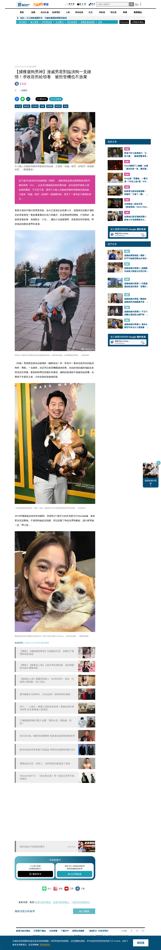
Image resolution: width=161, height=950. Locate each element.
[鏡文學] (81, 4)
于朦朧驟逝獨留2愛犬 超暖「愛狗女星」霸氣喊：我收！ (45, 722)
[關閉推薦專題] (158, 463)
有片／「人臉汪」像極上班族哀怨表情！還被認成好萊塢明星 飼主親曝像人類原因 (47, 708)
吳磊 (65, 106)
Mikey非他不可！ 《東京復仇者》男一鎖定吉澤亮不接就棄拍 (47, 777)
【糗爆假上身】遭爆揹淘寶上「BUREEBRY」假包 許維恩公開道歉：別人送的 (47, 680)
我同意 (141, 942)
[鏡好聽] (69, 4)
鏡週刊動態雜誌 (61, 902)
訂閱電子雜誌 (40, 930)
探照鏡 (49, 106)
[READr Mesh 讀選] (92, 4)
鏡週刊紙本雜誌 (43, 902)
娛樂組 (24, 90)
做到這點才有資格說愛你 (32, 846)
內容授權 (53, 930)
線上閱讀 (84, 911)
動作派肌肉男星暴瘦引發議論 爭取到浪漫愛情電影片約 (47, 749)
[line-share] (22, 99)
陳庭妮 (26, 106)
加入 (49, 888)
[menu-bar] (140, 4)
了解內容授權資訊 (80, 902)
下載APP (65, 930)
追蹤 (60, 888)
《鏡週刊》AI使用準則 (98, 930)
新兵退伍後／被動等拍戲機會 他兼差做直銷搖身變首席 (47, 735)
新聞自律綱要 (78, 930)
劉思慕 (58, 106)
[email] (143, 930)
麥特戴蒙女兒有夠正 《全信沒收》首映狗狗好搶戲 (45, 694)
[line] (124, 930)
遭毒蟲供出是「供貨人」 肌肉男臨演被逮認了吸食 (45, 763)
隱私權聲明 (45, 944)
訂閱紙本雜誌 (138, 22)
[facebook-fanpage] (131, 930)
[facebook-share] (17, 99)
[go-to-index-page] (23, 4)
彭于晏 (18, 106)
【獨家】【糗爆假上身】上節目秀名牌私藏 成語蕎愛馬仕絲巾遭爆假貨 (47, 666)
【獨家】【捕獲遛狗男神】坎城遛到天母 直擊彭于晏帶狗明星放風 (47, 652)
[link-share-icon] (28, 99)
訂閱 (72, 888)
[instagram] (137, 930)
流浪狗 (35, 106)
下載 (83, 888)
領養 (42, 106)
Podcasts (124, 22)
